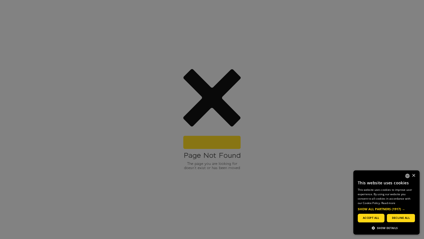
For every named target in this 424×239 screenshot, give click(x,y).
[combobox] (407, 176)
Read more (388, 203)
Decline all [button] (401, 218)
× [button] (413, 175)
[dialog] (386, 202)
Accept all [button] (371, 218)
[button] (386, 209)
